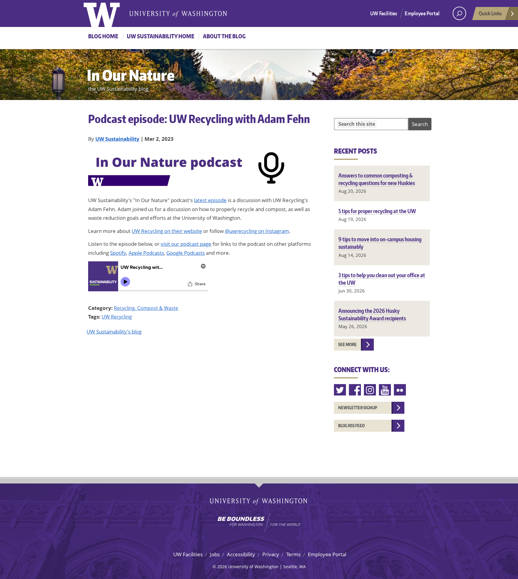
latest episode (210, 200)
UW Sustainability (117, 138)
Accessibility (241, 554)
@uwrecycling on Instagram (257, 231)
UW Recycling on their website (167, 231)
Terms (293, 554)
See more (347, 344)
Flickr (400, 390)
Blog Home (103, 36)
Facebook (355, 390)
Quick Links (490, 13)
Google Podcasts (185, 252)
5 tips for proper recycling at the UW (377, 210)
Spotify (118, 252)
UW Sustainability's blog (114, 331)
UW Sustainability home (160, 36)
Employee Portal (422, 13)
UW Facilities (383, 13)
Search (420, 124)
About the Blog (224, 36)
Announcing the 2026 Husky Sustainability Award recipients (372, 314)
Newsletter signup (357, 407)
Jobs (215, 554)
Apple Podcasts (146, 252)
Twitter (340, 390)
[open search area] (459, 13)
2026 (222, 566)
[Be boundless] (259, 522)
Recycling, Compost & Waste (146, 308)
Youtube (385, 390)
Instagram (370, 390)
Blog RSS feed (351, 425)
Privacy (270, 554)
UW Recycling (117, 316)
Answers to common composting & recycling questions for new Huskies (376, 179)
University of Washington (108, 13)
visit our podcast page (186, 243)
